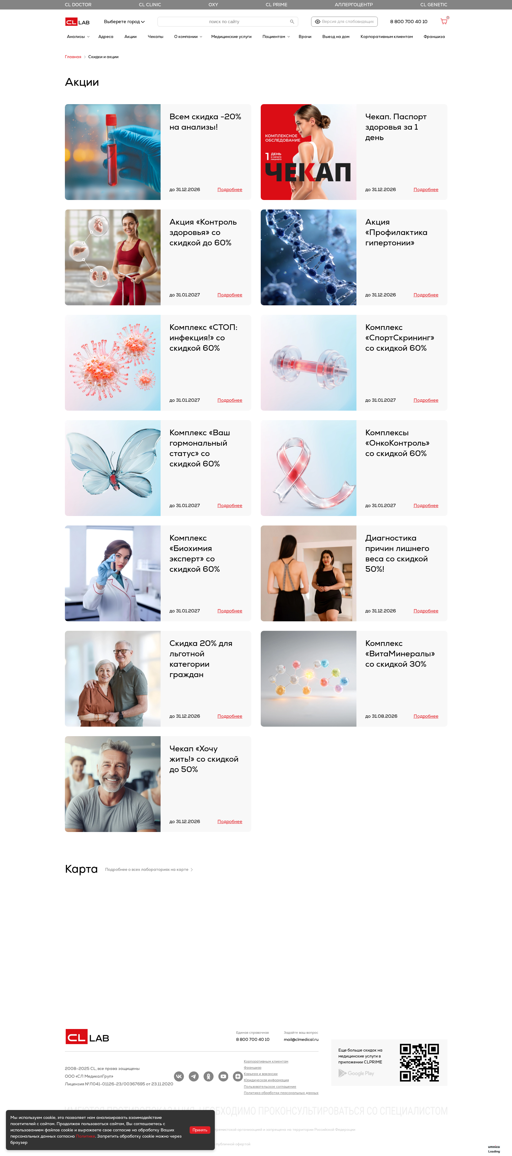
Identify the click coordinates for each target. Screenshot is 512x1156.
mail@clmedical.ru (301, 1039)
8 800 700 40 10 (253, 1039)
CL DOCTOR (78, 4)
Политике (85, 1136)
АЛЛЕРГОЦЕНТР (354, 4)
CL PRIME (276, 4)
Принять (200, 1130)
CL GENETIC (433, 4)
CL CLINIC (150, 4)
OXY (213, 4)
